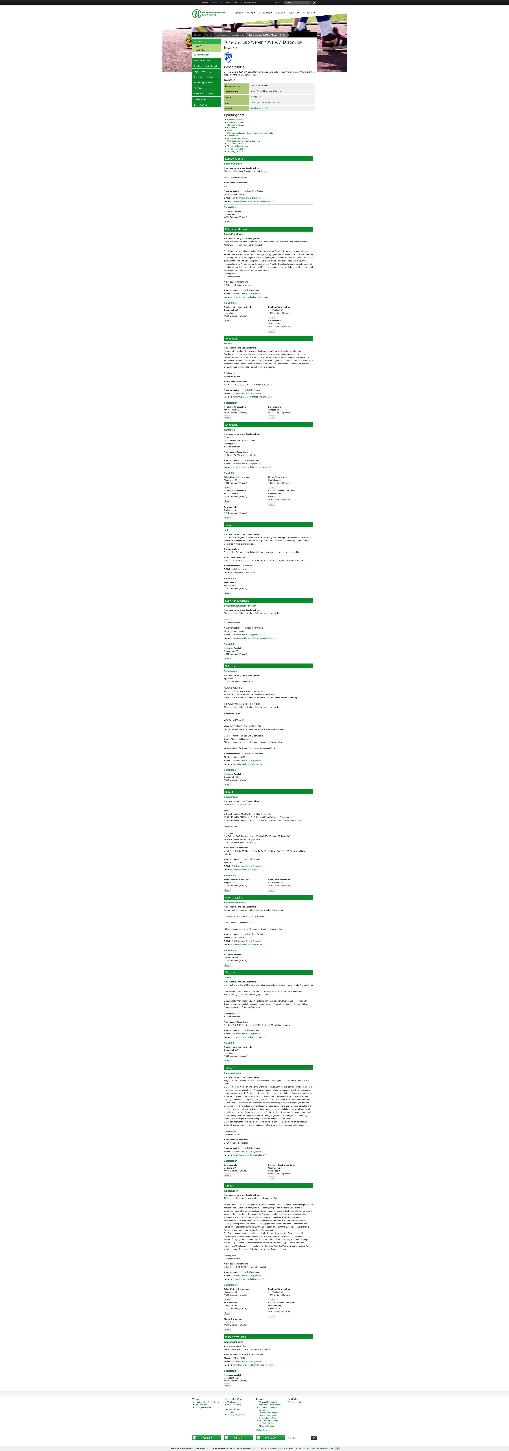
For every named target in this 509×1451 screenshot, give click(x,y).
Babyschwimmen (234, 119)
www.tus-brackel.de (259, 107)
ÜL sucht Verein (234, 1404)
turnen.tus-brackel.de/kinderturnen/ (248, 1278)
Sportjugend (307, 12)
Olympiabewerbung (201, 71)
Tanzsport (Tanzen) (235, 143)
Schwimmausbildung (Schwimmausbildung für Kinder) (250, 132)
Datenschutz (231, 2)
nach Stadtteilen (201, 49)
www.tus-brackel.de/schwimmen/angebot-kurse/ (254, 201)
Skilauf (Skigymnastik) (237, 138)
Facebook (207, 1438)
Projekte (278, 12)
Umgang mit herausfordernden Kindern (270, 1403)
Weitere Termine (263, 1429)
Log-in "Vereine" (200, 104)
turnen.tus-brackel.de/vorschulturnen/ (249, 1154)
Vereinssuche (222, 35)
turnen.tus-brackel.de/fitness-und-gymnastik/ (252, 396)
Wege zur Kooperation (202, 93)
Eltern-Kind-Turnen (235, 122)
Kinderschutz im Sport (202, 77)
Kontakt (205, 2)
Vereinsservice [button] (248, 2)
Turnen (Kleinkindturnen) (237, 146)
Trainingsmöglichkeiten (237, 1414)
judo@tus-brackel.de (241, 569)
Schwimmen (232, 135)
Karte (227, 221)
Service (237, 12)
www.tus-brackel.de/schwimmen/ (247, 763)
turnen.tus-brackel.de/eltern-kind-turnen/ (250, 297)
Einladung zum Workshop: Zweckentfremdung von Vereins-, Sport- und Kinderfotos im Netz (269, 1412)
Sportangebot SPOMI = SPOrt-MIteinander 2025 (268, 1423)
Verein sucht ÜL (234, 1402)
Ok (337, 1448)
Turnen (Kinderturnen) (236, 148)
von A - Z (198, 46)
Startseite (197, 35)
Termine (230, 1411)
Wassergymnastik (235, 151)
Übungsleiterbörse (201, 60)
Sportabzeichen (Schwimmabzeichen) (243, 140)
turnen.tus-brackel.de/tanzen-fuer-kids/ (250, 1037)
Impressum (217, 2)
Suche (277, 2)
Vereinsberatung (200, 88)
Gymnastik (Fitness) (236, 124)
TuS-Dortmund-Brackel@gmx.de (265, 102)
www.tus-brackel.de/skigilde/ (245, 869)
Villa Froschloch (200, 99)
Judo (229, 130)
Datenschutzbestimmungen (321, 1448)
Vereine (250, 12)
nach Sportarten (238, 35)
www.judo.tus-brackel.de (244, 572)
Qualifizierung (264, 12)
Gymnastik (232, 127)
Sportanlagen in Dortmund (204, 65)
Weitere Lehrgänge (296, 1402)
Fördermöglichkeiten (202, 82)
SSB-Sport (292, 12)
